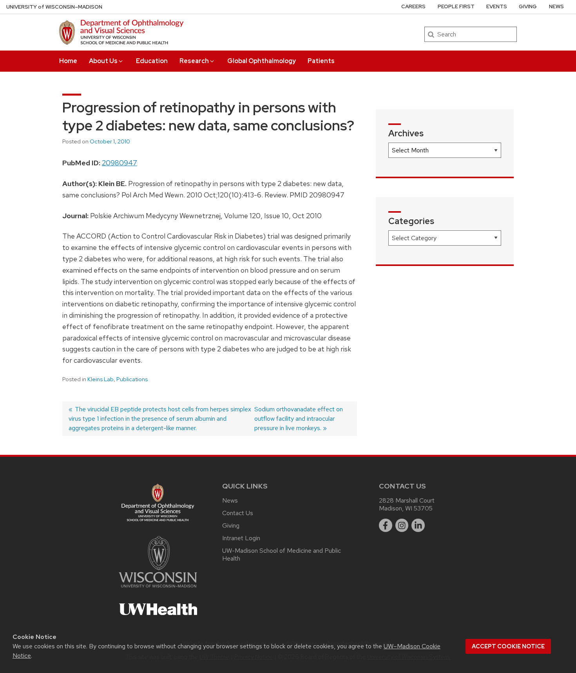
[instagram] (402, 525)
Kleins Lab (100, 379)
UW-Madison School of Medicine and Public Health (281, 554)
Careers (413, 6)
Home (68, 61)
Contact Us (237, 513)
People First (456, 6)
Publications (132, 379)
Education (152, 61)
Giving (528, 6)
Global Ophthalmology (261, 61)
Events (496, 6)
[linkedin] (418, 525)
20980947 (119, 162)
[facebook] (385, 525)
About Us (103, 61)
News (556, 6)
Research (194, 61)
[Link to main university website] (158, 589)
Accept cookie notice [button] (508, 646)
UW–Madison (54, 7)
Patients (321, 61)
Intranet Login (241, 538)
